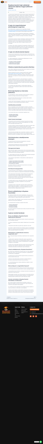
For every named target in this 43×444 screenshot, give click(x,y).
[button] (29, 2)
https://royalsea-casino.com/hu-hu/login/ (14, 73)
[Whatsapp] (41, 442)
